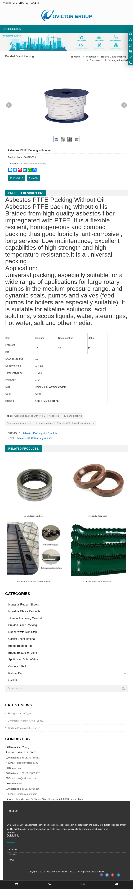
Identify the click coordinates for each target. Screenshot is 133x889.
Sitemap (101, 872)
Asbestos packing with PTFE (29, 415)
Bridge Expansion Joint (22, 652)
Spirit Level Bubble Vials (23, 659)
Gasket (12, 680)
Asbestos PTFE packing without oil (75, 423)
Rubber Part (15, 673)
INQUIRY (17, 177)
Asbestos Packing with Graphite (40, 433)
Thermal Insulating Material (25, 618)
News (11, 860)
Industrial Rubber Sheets (23, 604)
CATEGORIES (12, 28)
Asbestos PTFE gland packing (65, 415)
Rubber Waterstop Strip (22, 632)
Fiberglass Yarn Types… (21, 713)
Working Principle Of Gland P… (25, 728)
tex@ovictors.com (27, 778)
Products (91, 56)
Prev (9, 105)
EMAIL (34, 177)
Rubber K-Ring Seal (97, 516)
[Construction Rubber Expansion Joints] (34, 548)
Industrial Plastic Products (24, 611)
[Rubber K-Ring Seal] (98, 483)
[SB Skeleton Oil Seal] (34, 483)
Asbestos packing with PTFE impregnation (30, 423)
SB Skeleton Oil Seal (33, 516)
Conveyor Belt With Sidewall (97, 581)
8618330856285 (31, 788)
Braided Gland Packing (19, 56)
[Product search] (123, 689)
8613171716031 (31, 757)
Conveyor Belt (17, 666)
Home (77, 56)
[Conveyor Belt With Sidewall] (98, 548)
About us (12, 849)
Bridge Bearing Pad (20, 645)
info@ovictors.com (27, 793)
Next (124, 105)
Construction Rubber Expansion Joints (33, 581)
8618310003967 (31, 773)
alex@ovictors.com (27, 762)
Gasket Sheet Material (22, 638)
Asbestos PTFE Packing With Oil (34, 438)
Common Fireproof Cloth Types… (26, 720)
